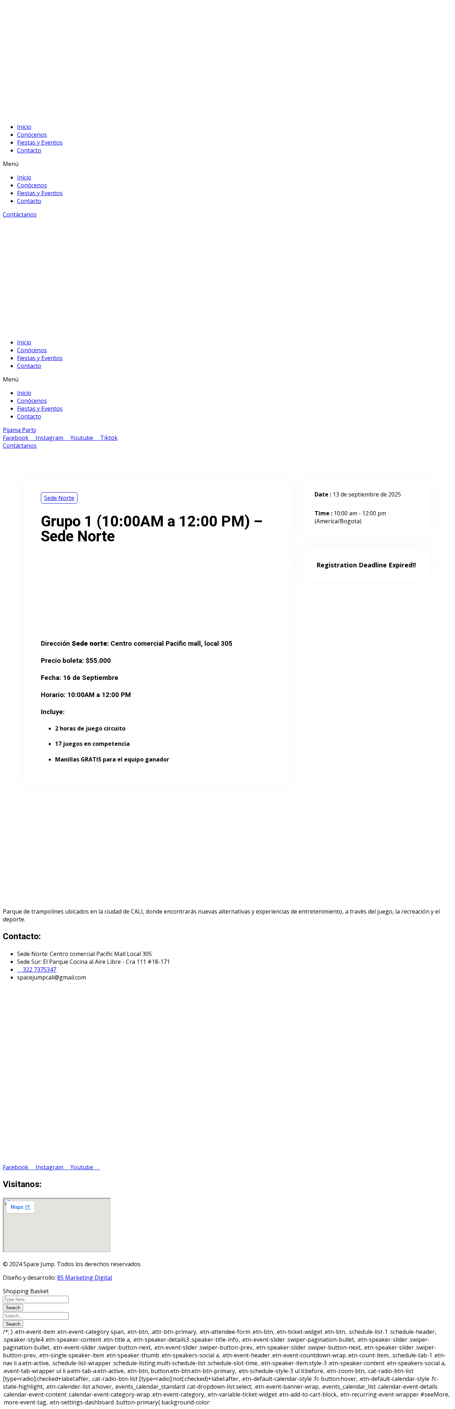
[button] (227, 164)
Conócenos (32, 135)
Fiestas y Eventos (40, 142)
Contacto (29, 150)
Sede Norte (59, 498)
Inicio (24, 127)
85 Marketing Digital (84, 1277)
